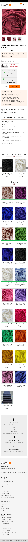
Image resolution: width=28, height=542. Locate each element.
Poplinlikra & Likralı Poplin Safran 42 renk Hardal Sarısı (7, 366)
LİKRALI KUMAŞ (5, 523)
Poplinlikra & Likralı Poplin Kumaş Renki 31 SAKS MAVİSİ (7, 223)
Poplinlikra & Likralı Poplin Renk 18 (7, 386)
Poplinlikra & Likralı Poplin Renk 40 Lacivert (7, 407)
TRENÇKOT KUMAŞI (6, 528)
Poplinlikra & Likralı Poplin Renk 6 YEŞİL (21, 242)
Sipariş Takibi (5, 484)
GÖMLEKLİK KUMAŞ (7, 517)
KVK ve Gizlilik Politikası (7, 489)
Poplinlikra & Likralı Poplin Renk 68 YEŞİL (7, 345)
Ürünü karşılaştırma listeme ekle (10, 109)
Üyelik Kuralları (5, 493)
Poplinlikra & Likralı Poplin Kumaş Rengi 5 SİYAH (7, 175)
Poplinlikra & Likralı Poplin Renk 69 (20, 345)
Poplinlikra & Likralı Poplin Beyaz (20, 174)
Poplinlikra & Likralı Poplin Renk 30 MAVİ (7, 263)
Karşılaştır (22, 109)
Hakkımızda (5, 510)
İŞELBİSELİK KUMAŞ (6, 519)
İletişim (4, 504)
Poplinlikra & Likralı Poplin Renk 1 (20, 222)
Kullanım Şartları (6, 491)
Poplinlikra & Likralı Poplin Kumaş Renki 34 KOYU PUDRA (7, 243)
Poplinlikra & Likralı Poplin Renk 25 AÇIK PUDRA (7, 202)
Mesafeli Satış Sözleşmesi (8, 497)
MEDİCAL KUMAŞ (6, 530)
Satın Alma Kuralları (6, 495)
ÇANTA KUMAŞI (5, 534)
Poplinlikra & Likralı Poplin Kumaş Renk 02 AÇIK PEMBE (7, 304)
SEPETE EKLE (14, 86)
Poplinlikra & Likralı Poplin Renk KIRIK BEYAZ (7, 325)
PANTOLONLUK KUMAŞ (7, 521)
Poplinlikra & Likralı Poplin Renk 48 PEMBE (20, 325)
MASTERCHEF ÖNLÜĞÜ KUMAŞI (9, 532)
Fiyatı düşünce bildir (7, 111)
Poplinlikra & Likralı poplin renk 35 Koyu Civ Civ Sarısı (21, 366)
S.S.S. (3, 506)
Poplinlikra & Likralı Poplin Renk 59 (20, 386)
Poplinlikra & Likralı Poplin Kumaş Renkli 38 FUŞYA (21, 202)
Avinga (25, 540)
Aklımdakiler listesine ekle (8, 112)
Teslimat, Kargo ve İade (7, 486)
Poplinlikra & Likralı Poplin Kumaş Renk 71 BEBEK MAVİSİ (20, 284)
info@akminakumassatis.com (8, 468)
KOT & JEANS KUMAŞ (7, 526)
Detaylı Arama (5, 508)
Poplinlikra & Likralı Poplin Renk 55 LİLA (21, 304)
